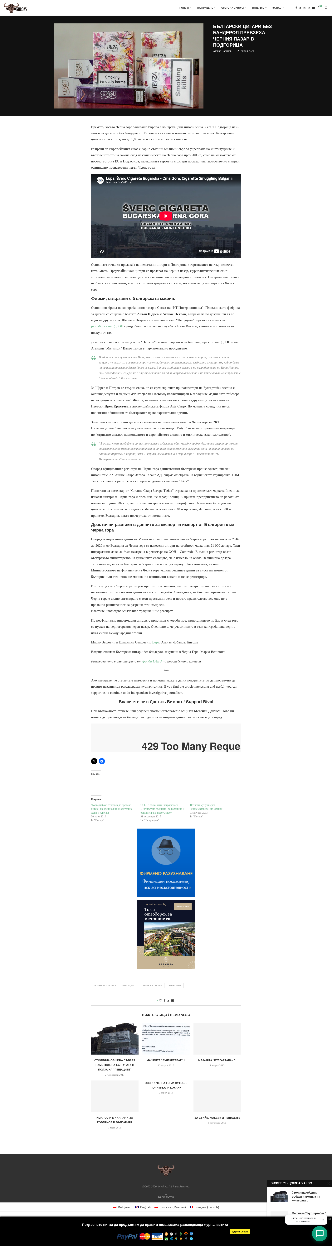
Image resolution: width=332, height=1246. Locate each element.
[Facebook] (296, 8)
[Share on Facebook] (164, 1000)
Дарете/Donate (240, 1231)
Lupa (155, 642)
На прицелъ (205, 8)
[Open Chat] (319, 1233)
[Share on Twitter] (168, 1001)
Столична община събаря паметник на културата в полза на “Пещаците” (114, 1065)
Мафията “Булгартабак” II (166, 1060)
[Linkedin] (309, 8)
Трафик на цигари (151, 985)
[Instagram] (305, 8)
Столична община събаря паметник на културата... (306, 1196)
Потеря (184, 8)
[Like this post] (160, 1000)
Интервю (258, 8)
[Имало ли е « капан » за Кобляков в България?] (115, 1096)
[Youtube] (313, 8)
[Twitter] (300, 8)
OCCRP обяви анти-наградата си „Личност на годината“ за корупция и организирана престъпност (162, 809)
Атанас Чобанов (222, 51)
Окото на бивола (232, 8)
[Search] (326, 8)
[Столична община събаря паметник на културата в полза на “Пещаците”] (115, 1038)
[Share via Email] (172, 1000)
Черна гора (174, 985)
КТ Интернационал (105, 985)
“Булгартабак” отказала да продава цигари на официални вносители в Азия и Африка (111, 809)
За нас (276, 8)
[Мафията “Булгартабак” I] (217, 1038)
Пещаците (128, 985)
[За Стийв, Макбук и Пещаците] (217, 1096)
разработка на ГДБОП (107, 326)
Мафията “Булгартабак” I (217, 1060)
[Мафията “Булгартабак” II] (166, 1038)
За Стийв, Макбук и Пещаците (217, 1117)
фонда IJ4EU (152, 661)
